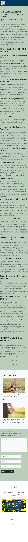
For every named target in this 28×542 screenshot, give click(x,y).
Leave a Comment (5, 19)
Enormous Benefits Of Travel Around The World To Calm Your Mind (14, 420)
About (14, 523)
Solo (18, 398)
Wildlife (20, 398)
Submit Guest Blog (14, 526)
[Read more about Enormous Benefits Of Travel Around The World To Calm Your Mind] (14, 410)
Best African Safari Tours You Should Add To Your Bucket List (12, 395)
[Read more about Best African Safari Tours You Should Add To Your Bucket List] (14, 385)
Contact (14, 524)
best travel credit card (15, 63)
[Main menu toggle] (25, 3)
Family (18, 422)
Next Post (14, 364)
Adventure (14, 19)
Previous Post (14, 360)
